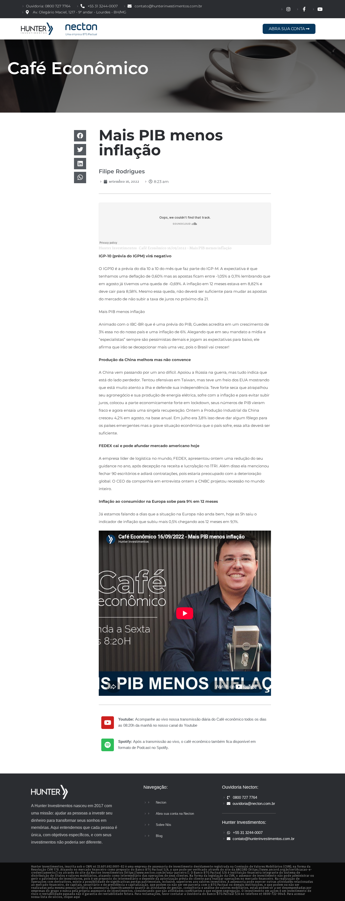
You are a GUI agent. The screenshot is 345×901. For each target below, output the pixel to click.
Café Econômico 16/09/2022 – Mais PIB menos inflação (185, 248)
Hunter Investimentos (118, 248)
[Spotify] (107, 745)
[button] (80, 135)
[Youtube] (107, 722)
